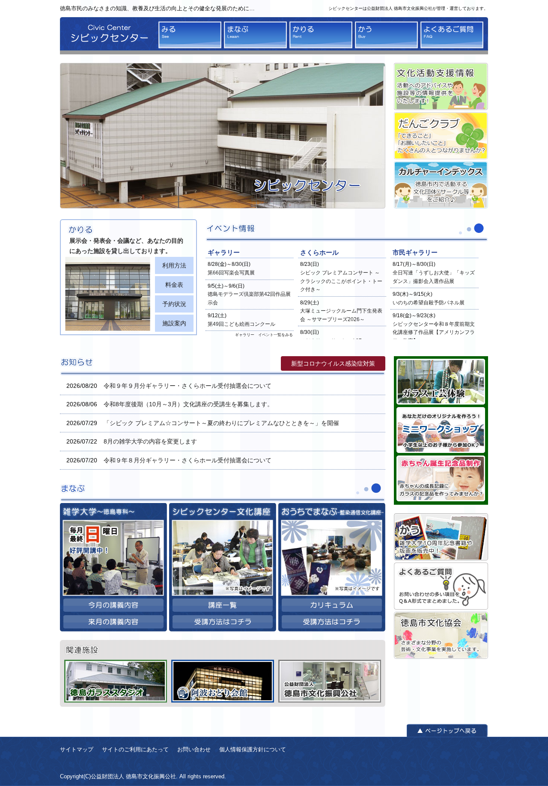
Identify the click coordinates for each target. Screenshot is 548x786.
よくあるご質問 (451, 34)
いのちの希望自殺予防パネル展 (429, 302)
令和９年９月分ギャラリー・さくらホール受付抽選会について (187, 385)
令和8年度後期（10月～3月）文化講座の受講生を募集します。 (188, 404)
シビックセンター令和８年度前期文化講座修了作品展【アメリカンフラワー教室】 (434, 332)
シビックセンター (107, 35)
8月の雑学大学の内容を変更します (150, 441)
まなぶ (255, 34)
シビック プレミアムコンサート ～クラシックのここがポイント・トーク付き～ (341, 281)
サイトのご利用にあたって (135, 749)
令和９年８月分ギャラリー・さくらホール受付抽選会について (187, 460)
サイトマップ (76, 749)
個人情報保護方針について (252, 749)
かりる (320, 34)
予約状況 (174, 304)
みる (189, 34)
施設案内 (174, 323)
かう (386, 34)
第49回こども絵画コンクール (241, 324)
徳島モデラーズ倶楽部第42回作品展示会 (249, 298)
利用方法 (174, 265)
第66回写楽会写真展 (231, 272)
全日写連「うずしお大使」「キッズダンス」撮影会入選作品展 (434, 277)
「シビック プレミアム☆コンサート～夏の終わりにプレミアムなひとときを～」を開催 (221, 423)
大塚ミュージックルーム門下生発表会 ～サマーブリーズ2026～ (341, 315)
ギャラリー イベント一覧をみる (264, 335)
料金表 (174, 284)
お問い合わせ (194, 749)
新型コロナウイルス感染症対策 (333, 363)
